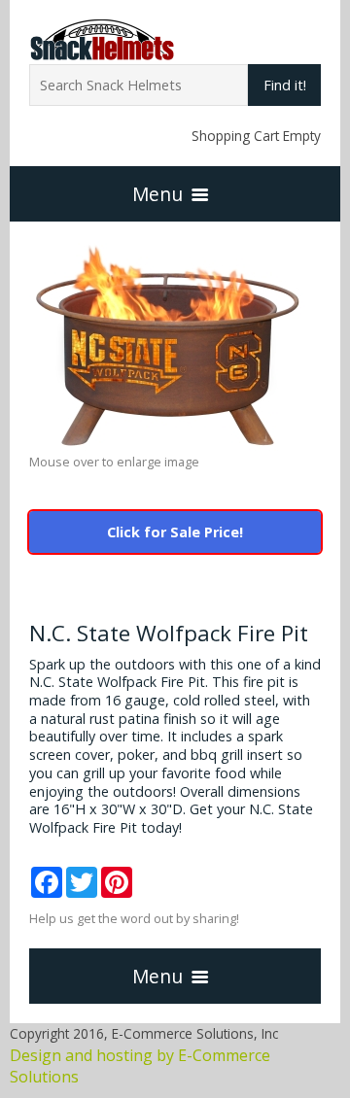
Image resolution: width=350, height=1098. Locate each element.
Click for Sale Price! (175, 532)
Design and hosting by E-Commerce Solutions (140, 1066)
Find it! (284, 85)
